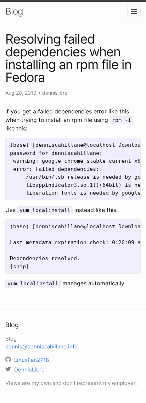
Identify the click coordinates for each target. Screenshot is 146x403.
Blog (14, 11)
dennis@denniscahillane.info (41, 346)
